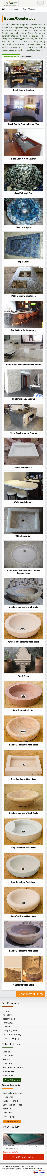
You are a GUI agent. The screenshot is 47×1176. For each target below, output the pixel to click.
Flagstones (8, 1097)
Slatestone (8, 1075)
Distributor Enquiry (12, 1034)
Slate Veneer (9, 1071)
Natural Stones (11, 1044)
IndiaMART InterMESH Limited (31, 1169)
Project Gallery (11, 1126)
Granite (6, 1051)
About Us (7, 1014)
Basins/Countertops (11, 57)
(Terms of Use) (29, 1167)
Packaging (8, 1022)
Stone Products (13, 9)
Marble (6, 1059)
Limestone (8, 1055)
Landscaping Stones (12, 1104)
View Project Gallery (23, 1157)
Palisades (7, 1112)
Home (6, 1011)
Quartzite (7, 1063)
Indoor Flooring (10, 1100)
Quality (6, 1026)
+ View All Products (12, 1080)
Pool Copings (9, 1116)
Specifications (26, 56)
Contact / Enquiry (11, 1038)
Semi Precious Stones (13, 1067)
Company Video (10, 1030)
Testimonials (9, 1018)
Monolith (7, 1108)
